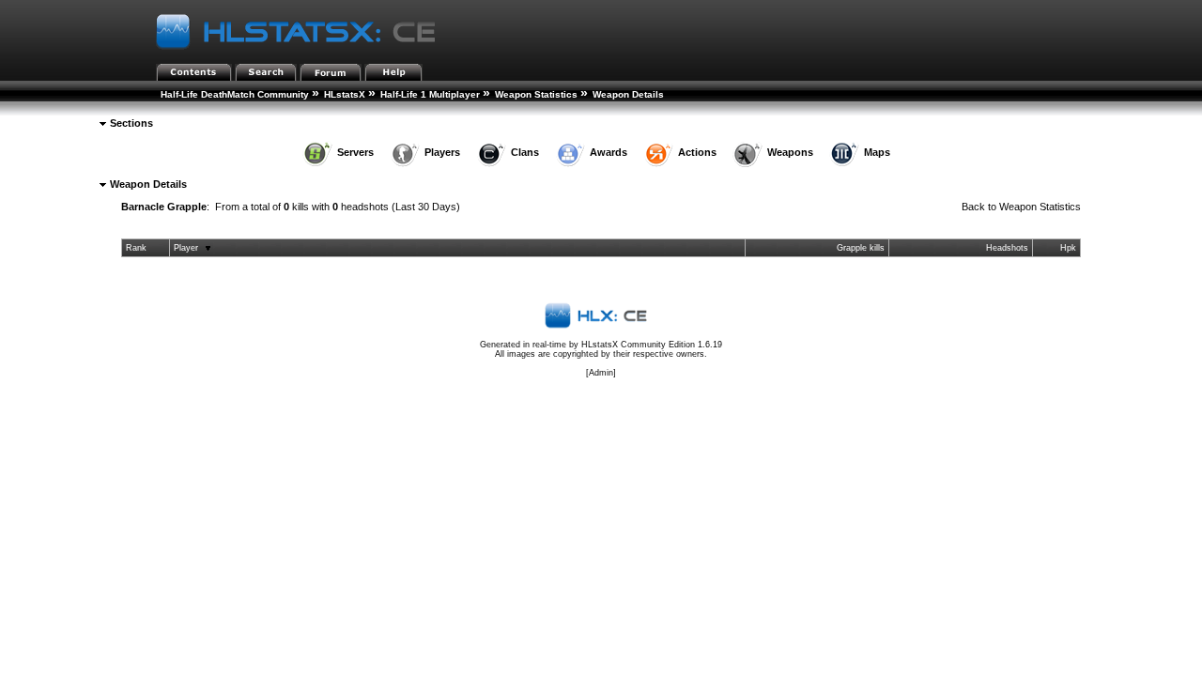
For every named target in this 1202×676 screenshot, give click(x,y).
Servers (355, 152)
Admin (601, 372)
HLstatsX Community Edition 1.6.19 (651, 344)
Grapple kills (861, 248)
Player (186, 248)
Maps (877, 152)
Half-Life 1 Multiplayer (430, 94)
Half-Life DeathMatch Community (235, 94)
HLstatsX (344, 94)
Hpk (1068, 248)
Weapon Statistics (536, 94)
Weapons (790, 152)
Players (442, 152)
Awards (608, 152)
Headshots (1007, 248)
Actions (697, 152)
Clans (525, 152)
